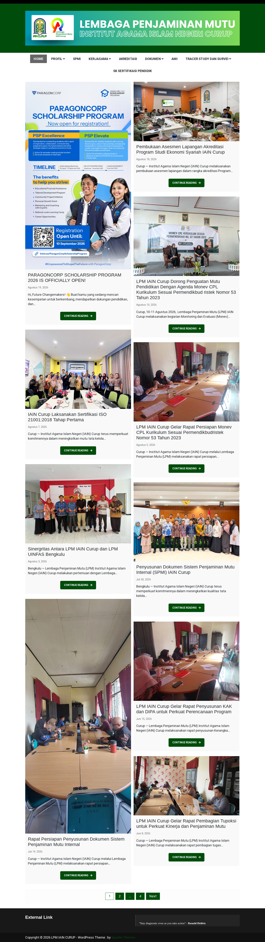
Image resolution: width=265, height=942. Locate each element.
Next (152, 896)
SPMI (77, 59)
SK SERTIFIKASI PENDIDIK (132, 71)
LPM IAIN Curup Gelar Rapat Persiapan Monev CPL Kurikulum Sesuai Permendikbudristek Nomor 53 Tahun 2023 (184, 432)
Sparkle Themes (123, 937)
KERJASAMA (98, 59)
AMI (174, 59)
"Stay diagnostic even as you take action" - (172, 923)
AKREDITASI (128, 59)
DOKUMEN (153, 59)
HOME (38, 59)
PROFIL (56, 59)
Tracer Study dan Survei (207, 59)
